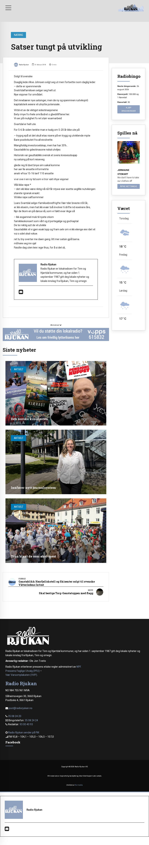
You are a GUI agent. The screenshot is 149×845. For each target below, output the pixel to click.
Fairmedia (79, 785)
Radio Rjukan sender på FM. (24, 732)
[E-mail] (21, 292)
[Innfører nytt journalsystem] (55, 461)
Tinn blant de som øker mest (33, 556)
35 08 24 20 (14, 716)
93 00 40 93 (26, 724)
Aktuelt (18, 369)
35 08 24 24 (31, 720)
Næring (18, 35)
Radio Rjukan (24, 65)
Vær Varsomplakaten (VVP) (21, 674)
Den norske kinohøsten (29, 419)
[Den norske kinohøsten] (55, 393)
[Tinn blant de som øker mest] (55, 530)
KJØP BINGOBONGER (129, 109)
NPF (78, 666)
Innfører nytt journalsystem (33, 487)
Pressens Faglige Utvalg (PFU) (22, 670)
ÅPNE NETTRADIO (128, 186)
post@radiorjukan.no (20, 708)
